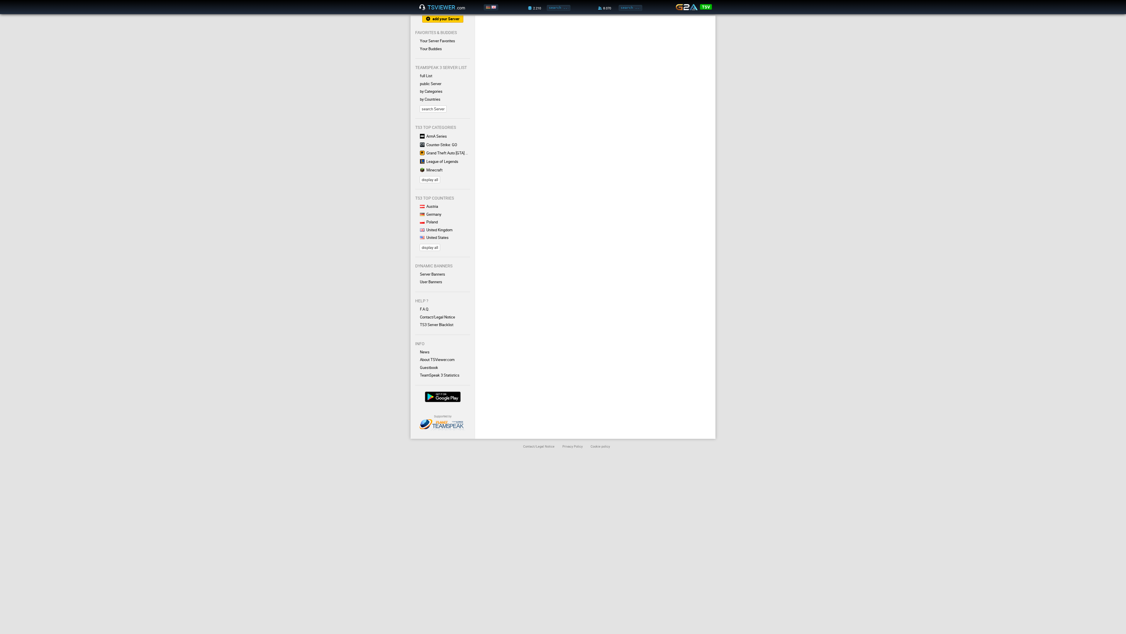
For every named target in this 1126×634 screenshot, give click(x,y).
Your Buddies (431, 48)
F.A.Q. (424, 309)
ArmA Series (436, 136)
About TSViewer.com (437, 359)
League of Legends (442, 161)
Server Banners (432, 274)
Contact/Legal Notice (437, 317)
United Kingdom (439, 229)
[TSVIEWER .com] (422, 7)
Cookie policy (600, 446)
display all (430, 179)
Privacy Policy (572, 446)
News (425, 352)
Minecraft (434, 170)
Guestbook (429, 367)
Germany (433, 214)
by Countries (430, 99)
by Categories (431, 91)
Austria (432, 206)
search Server (433, 109)
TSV (706, 7)
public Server (430, 83)
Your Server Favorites (437, 40)
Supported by (443, 416)
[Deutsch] (488, 7)
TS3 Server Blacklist (436, 324)
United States (437, 237)
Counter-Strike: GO (441, 144)
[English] (494, 7)
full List (426, 75)
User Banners (431, 281)
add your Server (446, 18)
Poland (432, 222)
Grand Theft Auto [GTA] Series (448, 153)
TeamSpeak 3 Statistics (439, 375)
